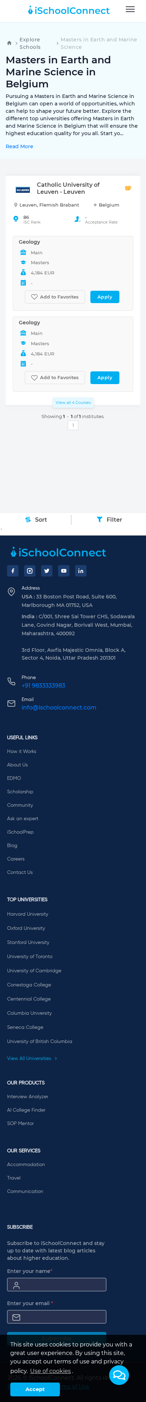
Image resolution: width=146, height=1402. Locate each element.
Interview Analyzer (27, 1096)
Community (20, 805)
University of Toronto (29, 956)
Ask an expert (22, 818)
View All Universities (29, 1058)
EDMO (14, 778)
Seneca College (25, 1027)
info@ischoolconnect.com (59, 707)
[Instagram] (29, 571)
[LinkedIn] (80, 571)
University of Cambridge (34, 970)
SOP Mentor (20, 1123)
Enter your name (29, 1271)
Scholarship (20, 791)
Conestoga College (29, 985)
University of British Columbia (39, 1041)
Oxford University (26, 928)
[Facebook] (12, 571)
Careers (15, 859)
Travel (14, 1178)
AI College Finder (26, 1110)
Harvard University (27, 914)
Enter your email (30, 1303)
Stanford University (28, 942)
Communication (25, 1191)
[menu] (130, 9)
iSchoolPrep (20, 832)
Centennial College (29, 999)
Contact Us (20, 872)
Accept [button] (35, 1389)
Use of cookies (50, 1371)
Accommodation (26, 1164)
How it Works (21, 751)
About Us (17, 765)
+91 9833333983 (43, 685)
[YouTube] (63, 571)
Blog (12, 845)
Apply (105, 297)
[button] (119, 1375)
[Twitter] (46, 571)
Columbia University (29, 1013)
